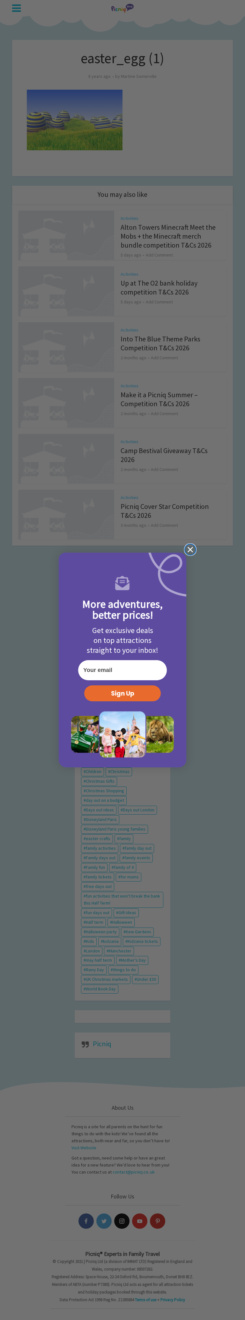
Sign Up (122, 693)
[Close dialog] (190, 549)
